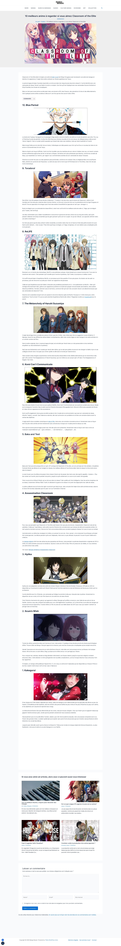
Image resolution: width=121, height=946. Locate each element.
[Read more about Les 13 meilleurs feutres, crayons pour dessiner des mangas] (41, 790)
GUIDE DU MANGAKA (44, 8)
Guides (25, 806)
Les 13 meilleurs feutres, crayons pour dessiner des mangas (39, 803)
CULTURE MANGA (66, 8)
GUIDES (55, 8)
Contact (94, 940)
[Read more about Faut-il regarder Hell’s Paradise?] (41, 830)
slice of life (51, 421)
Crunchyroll (87, 297)
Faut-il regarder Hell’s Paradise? (32, 843)
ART (84, 8)
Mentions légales (73, 940)
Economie (63, 845)
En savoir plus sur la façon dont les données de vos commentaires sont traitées (72, 915)
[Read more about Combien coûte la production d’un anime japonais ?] (80, 830)
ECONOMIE (77, 8)
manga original (28, 541)
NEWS (26, 8)
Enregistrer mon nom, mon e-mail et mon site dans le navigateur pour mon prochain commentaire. (53, 903)
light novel (55, 77)
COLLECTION (92, 8)
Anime (62, 806)
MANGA (33, 8)
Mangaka (29, 806)
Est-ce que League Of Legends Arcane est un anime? (79, 804)
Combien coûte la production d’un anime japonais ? (78, 843)
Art (22, 806)
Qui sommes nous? (85, 940)
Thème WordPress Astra (51, 940)
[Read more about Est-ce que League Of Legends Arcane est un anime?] (80, 791)
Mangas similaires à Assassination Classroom (42, 549)
